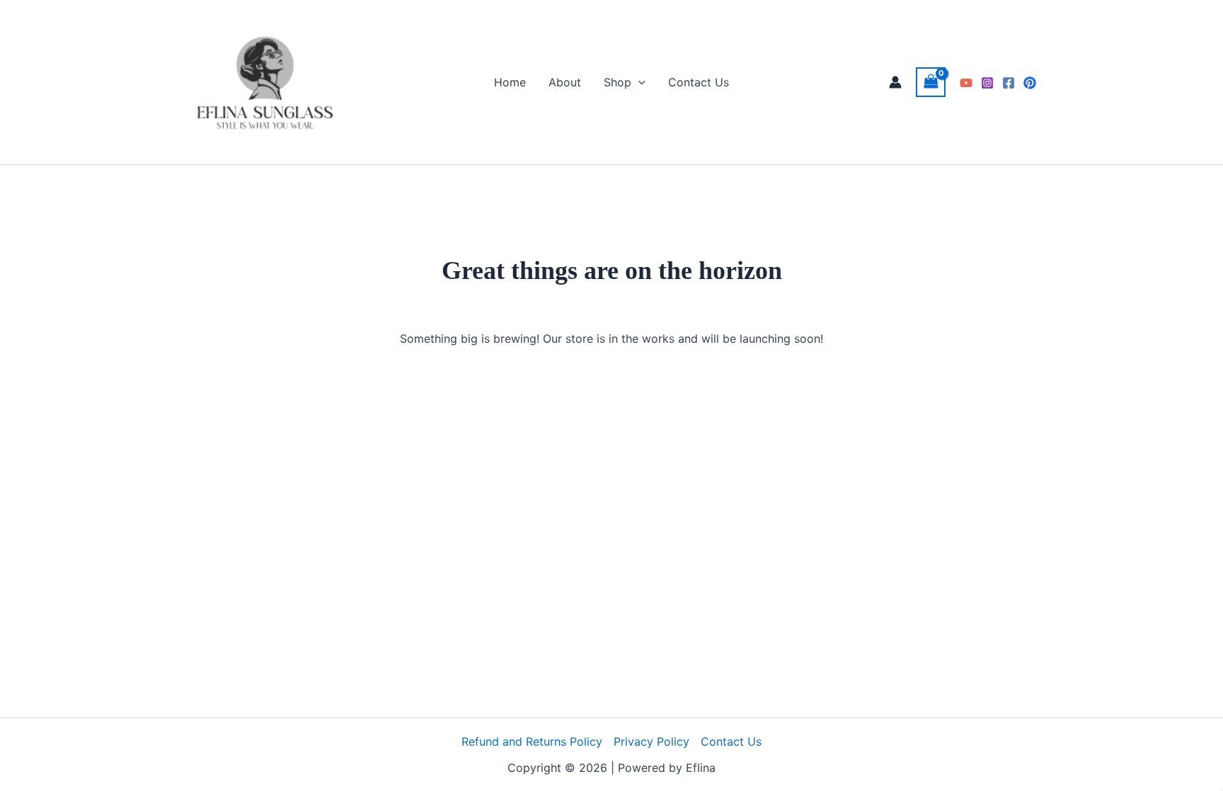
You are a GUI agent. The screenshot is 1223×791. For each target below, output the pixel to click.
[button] (638, 82)
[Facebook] (1008, 82)
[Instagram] (987, 82)
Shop (617, 82)
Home (510, 82)
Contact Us (698, 82)
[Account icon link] (895, 82)
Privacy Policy (651, 741)
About (565, 82)
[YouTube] (966, 82)
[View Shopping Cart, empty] (931, 81)
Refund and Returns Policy (531, 741)
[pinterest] (1029, 82)
